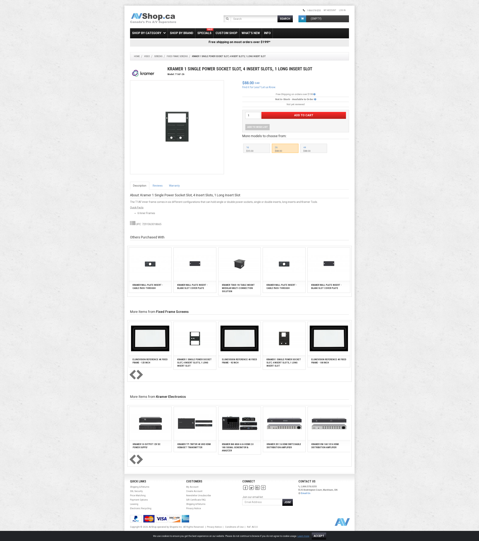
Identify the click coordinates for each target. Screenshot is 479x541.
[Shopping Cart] (302, 18)
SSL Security (136, 491)
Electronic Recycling (140, 508)
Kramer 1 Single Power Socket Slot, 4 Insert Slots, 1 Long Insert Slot (194, 362)
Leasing (134, 504)
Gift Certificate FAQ (196, 500)
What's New (251, 33)
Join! (287, 502)
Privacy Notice (193, 508)
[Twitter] (251, 488)
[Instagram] (257, 488)
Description (139, 185)
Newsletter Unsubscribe (198, 495)
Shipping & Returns (139, 487)
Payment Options (139, 500)
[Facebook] (245, 488)
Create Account (194, 491)
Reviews (158, 185)
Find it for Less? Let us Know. (259, 87)
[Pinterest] (263, 488)
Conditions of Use (234, 527)
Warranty (174, 185)
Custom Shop (226, 33)
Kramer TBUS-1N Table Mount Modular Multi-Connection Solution (238, 288)
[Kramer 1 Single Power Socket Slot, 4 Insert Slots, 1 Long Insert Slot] (177, 127)
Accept (319, 535)
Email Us (305, 493)
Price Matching (138, 495)
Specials (205, 31)
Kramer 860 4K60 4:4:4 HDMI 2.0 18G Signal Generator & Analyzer (237, 447)
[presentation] (132, 375)
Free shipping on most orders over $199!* (239, 42)
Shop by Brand (181, 33)
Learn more (303, 536)
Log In (342, 10)
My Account (330, 10)
